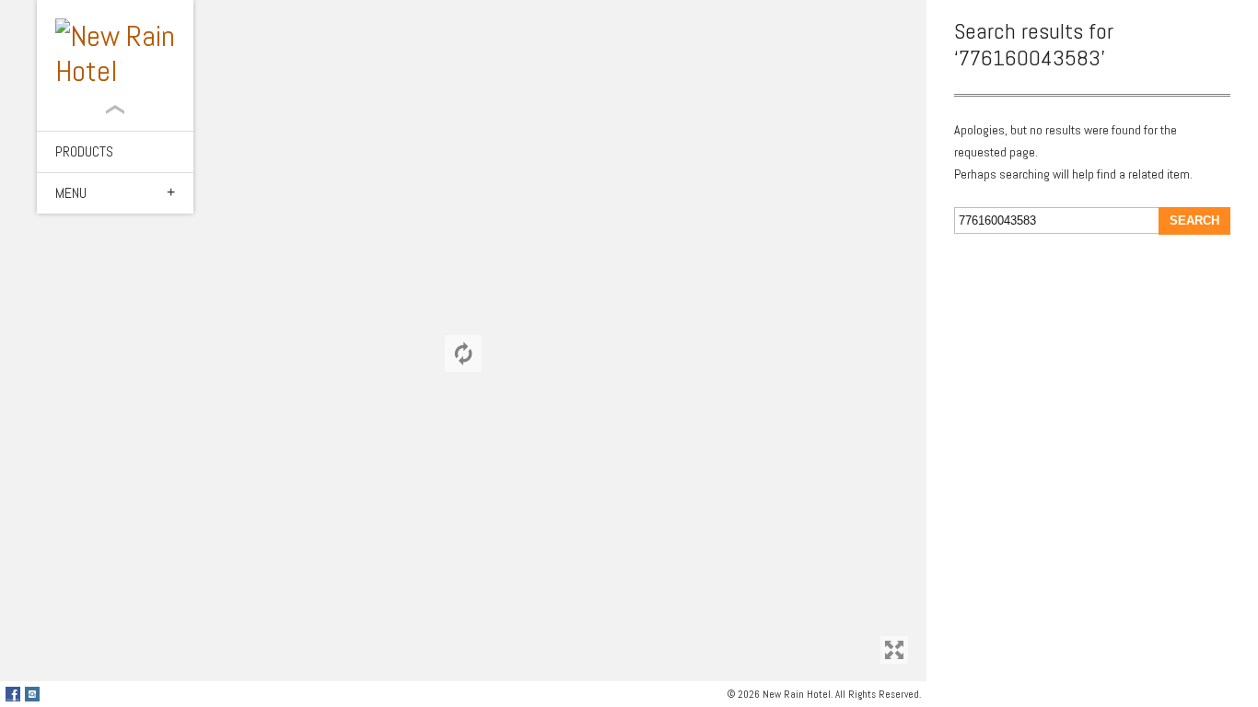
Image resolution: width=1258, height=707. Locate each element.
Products (84, 151)
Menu (71, 193)
